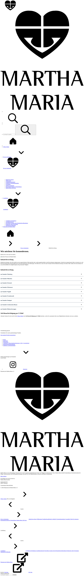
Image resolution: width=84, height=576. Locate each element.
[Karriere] (10, 237)
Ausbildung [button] (5, 198)
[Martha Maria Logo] (42, 470)
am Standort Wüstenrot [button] (7, 287)
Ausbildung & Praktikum (11, 220)
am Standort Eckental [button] (6, 283)
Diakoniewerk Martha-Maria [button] (9, 226)
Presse (4, 339)
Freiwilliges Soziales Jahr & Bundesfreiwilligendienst (17, 223)
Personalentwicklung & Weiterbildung (14, 186)
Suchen (14, 574)
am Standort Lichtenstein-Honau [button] (9, 304)
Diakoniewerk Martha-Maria (7, 562)
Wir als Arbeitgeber (24, 248)
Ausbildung (3, 550)
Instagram (25, 369)
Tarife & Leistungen (10, 185)
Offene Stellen (20, 316)
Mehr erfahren (3, 476)
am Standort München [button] (6, 278)
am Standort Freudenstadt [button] (7, 296)
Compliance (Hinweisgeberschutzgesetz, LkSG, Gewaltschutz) (16, 343)
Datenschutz (5, 342)
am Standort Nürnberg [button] (6, 274)
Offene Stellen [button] (6, 146)
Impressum (5, 340)
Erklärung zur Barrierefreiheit (9, 345)
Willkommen (8, 180)
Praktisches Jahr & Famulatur (12, 224)
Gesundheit (8, 184)
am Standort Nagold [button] (6, 291)
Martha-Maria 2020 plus (11, 188)
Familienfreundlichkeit (10, 182)
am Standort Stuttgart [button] (6, 300)
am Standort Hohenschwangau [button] (8, 309)
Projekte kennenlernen (11, 335)
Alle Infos (6, 572)
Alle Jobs (30, 572)
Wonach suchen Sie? (5, 573)
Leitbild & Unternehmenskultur (12, 183)
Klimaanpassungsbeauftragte (9, 344)
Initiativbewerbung (10, 179)
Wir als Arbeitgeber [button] (7, 157)
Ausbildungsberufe (10, 222)
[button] (25, 130)
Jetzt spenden (3, 335)
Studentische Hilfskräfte (11, 225)
